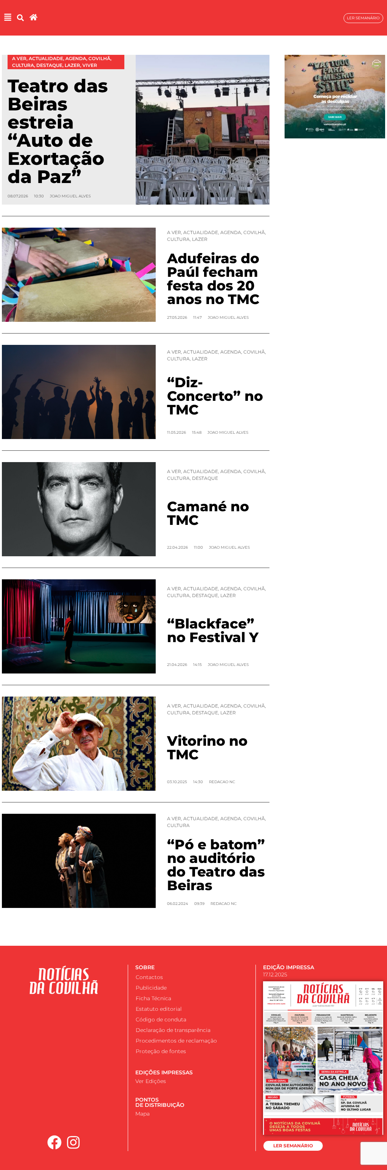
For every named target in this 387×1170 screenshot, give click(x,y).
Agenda (230, 232)
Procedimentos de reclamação (176, 1040)
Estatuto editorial (159, 1009)
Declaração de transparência (173, 1030)
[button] (20, 18)
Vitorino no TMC (207, 747)
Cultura (178, 239)
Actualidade (200, 232)
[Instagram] (73, 1142)
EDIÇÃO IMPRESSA (288, 967)
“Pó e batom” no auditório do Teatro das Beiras (216, 865)
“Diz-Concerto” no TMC (215, 396)
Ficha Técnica (153, 998)
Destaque (205, 478)
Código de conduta (161, 1019)
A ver (174, 232)
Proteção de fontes (161, 1051)
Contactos (149, 977)
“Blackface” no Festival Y (213, 630)
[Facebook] (54, 1142)
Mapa (142, 1113)
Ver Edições (150, 1081)
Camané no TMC (208, 513)
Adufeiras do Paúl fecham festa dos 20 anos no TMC (213, 278)
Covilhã (254, 232)
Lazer (199, 239)
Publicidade (151, 987)
